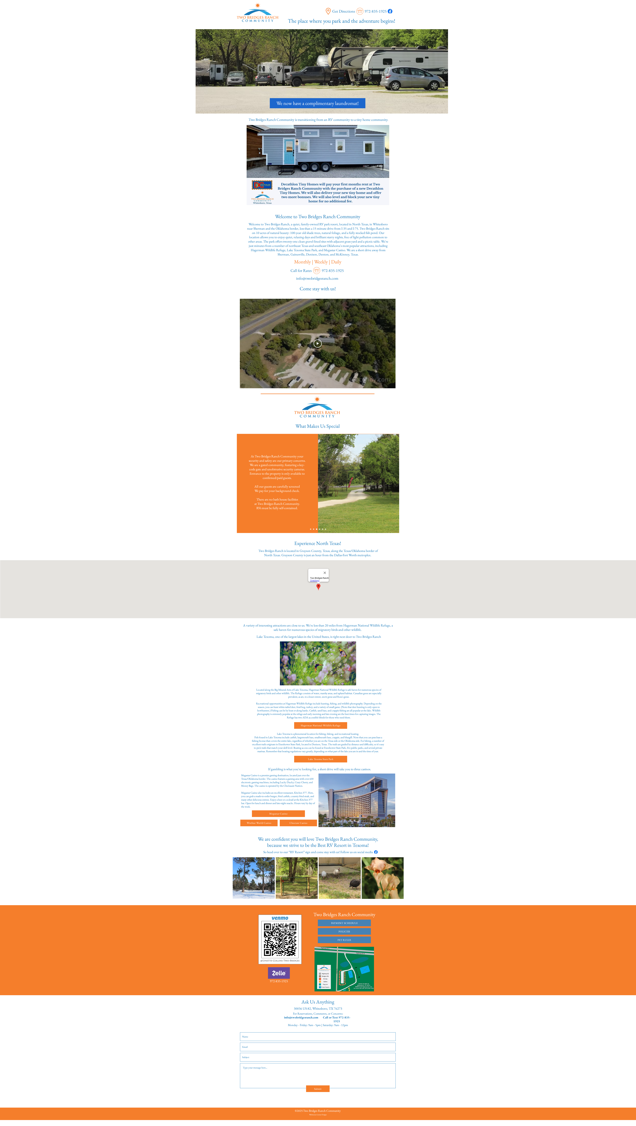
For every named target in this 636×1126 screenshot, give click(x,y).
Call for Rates (301, 270)
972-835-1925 (376, 11)
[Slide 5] (325, 529)
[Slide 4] (322, 529)
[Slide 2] (316, 529)
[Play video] (318, 343)
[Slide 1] (310, 529)
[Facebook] (390, 11)
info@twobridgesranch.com (301, 1017)
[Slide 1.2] (313, 529)
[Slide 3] (319, 529)
